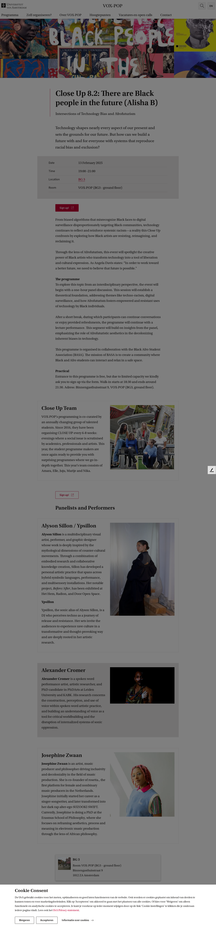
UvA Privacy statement (66, 910)
